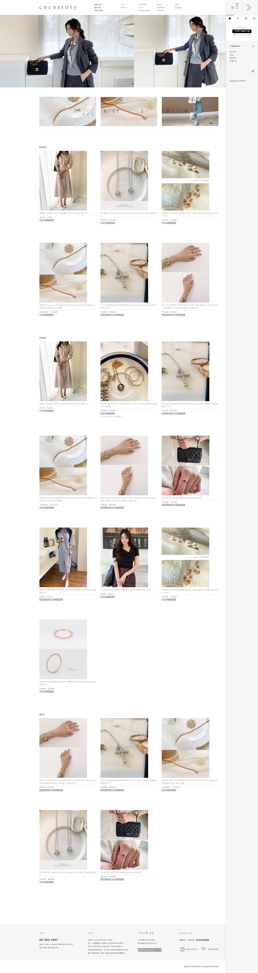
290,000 (46, 688)
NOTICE (233, 52)
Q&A (232, 55)
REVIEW (233, 58)
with (237, 81)
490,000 (108, 220)
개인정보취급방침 (202, 940)
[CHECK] (121, 953)
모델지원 (233, 61)
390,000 (169, 502)
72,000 (45, 217)
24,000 (45, 596)
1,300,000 (48, 312)
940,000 (108, 410)
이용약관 (191, 940)
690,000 (108, 312)
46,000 (106, 594)
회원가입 (241, 28)
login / (236, 35)
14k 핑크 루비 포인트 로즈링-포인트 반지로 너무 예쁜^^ (182, 498)
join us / (242, 35)
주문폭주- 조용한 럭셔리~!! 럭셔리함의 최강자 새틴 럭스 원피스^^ (63, 213)
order (249, 35)
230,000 (169, 220)
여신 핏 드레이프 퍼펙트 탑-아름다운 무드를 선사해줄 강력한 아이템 (125, 590)
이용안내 (182, 940)
